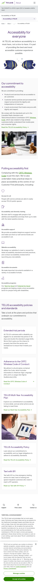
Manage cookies (19, 573)
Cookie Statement (21, 566)
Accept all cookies (19, 579)
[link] (3, 23)
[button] (34, 3)
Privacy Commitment (10, 568)
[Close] (36, 544)
